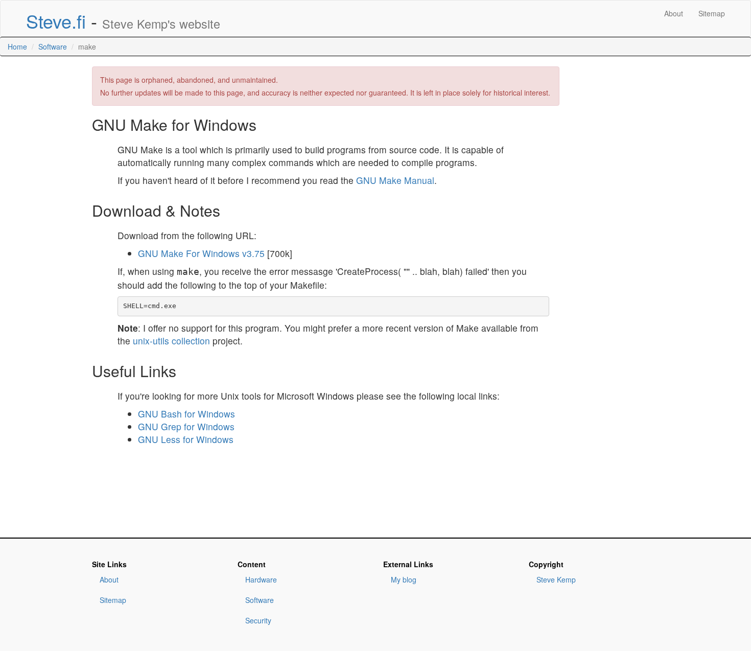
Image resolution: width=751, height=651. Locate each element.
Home (17, 46)
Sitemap (711, 13)
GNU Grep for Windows (186, 426)
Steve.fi (56, 21)
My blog (403, 579)
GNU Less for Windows (185, 439)
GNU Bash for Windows (186, 413)
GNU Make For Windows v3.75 (202, 253)
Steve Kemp (556, 579)
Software (52, 46)
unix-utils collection (171, 340)
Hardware (261, 579)
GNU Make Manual (395, 180)
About (673, 13)
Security (258, 620)
